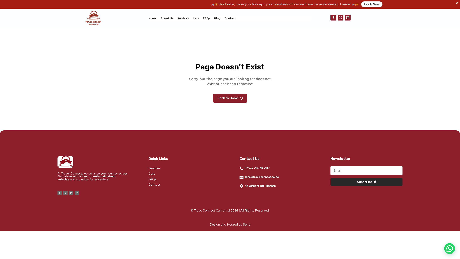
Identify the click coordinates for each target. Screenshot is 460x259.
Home (152, 18)
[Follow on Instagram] (348, 18)
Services (183, 18)
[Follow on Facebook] (333, 18)
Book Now (359, 4)
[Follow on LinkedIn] (71, 193)
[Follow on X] (340, 18)
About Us (166, 18)
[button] (449, 248)
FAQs (206, 18)
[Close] (457, 3)
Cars (196, 18)
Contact (230, 18)
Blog (217, 18)
